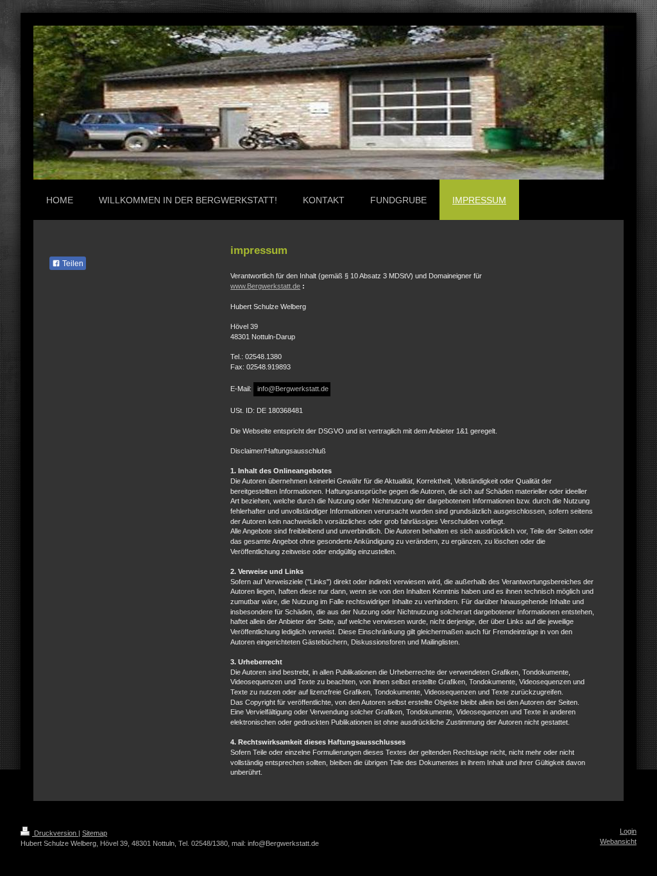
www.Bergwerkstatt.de (265, 286)
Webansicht (618, 841)
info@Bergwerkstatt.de (291, 388)
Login (628, 831)
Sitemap (94, 833)
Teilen (71, 263)
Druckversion (55, 833)
